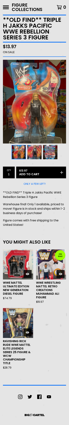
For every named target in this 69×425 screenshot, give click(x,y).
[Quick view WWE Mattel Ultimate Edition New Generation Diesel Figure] (28, 274)
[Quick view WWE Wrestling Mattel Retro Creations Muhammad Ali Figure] (60, 274)
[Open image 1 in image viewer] (34, 101)
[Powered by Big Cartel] (35, 415)
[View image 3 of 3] (50, 152)
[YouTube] (49, 397)
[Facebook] (39, 397)
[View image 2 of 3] (34, 152)
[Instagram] (20, 397)
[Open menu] (6, 7)
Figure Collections (27, 7)
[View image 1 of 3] (19, 152)
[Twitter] (30, 397)
